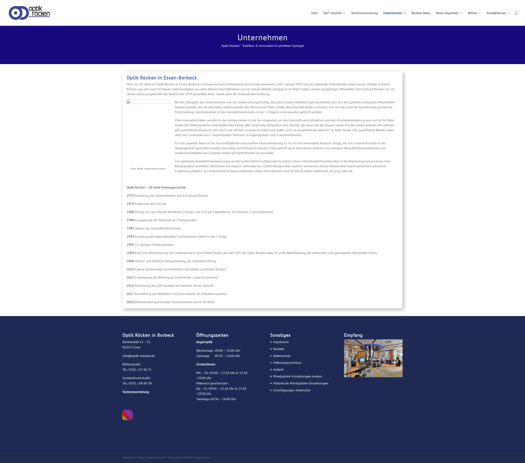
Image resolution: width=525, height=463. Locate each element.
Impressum (281, 342)
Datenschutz (281, 356)
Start (314, 13)
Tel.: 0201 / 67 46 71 (137, 369)
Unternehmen (392, 13)
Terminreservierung (364, 13)
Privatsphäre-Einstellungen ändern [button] (297, 376)
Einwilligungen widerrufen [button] (292, 390)
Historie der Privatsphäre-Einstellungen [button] (300, 383)
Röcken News (421, 13)
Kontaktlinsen (496, 13)
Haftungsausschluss (287, 362)
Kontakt (278, 349)
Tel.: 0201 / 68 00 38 (137, 383)
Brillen (472, 13)
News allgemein (447, 13)
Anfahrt (278, 369)
